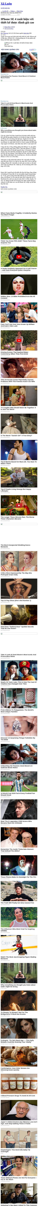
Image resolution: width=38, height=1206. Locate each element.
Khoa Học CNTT (9, 27)
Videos (12, 11)
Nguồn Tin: (4, 187)
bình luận (26, 33)
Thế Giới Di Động (8, 28)
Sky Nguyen (4, 33)
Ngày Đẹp (19, 11)
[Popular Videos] (9, 11)
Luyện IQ (5, 11)
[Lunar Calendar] (15, 11)
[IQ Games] (1, 11)
